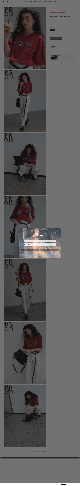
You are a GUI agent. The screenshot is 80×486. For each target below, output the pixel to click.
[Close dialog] (60, 229)
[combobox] (25, 245)
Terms (57, 255)
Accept (63, 484)
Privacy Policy (53, 255)
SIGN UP (40, 249)
